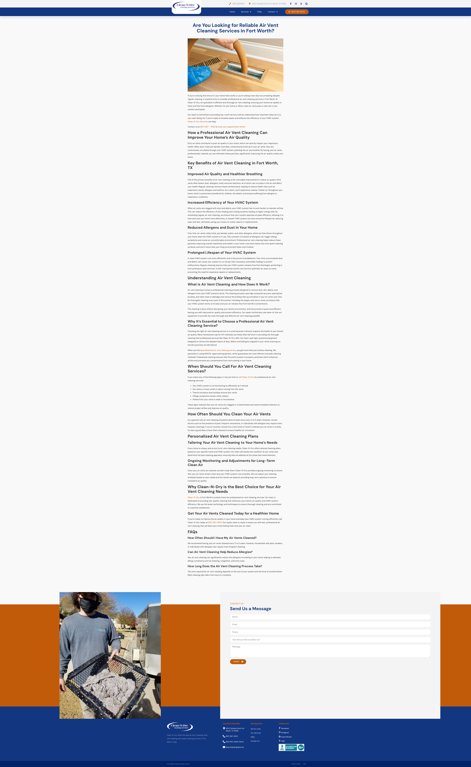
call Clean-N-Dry (246, 377)
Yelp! (283, 741)
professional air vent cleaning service (219, 350)
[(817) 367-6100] (224, 736)
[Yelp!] (280, 741)
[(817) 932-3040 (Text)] (224, 741)
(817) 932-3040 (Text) (234, 742)
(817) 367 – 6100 (207, 126)
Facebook (285, 728)
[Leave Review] (280, 736)
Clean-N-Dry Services (198, 121)
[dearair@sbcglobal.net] (224, 747)
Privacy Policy (296, 764)
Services (245, 11)
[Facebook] (280, 728)
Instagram (285, 732)
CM (304, 764)
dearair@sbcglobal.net (235, 747)
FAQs (259, 11)
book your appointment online (231, 126)
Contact (271, 11)
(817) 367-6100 (215, 522)
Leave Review (286, 737)
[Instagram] (280, 732)
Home (232, 11)
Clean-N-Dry (194, 497)
